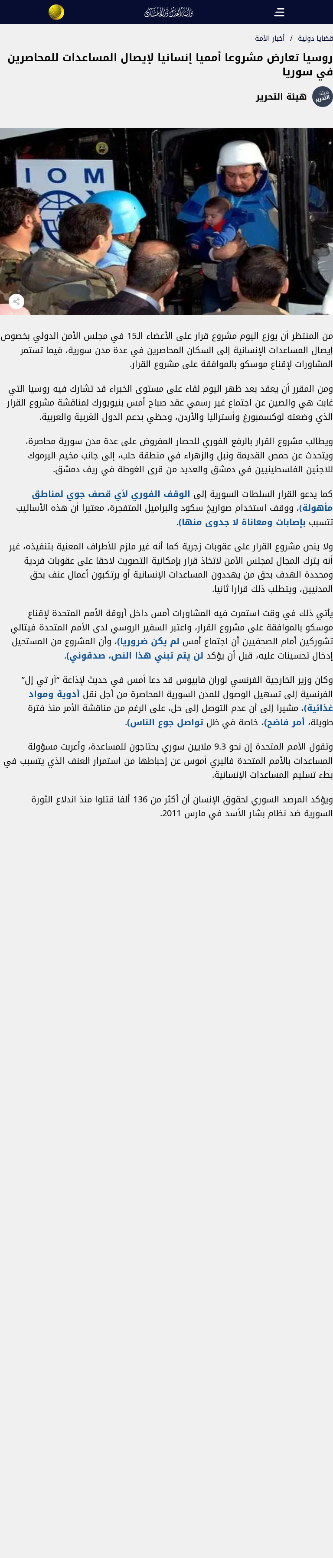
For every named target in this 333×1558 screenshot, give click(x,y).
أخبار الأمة (270, 38)
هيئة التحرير (281, 97)
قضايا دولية (315, 38)
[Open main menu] (279, 12)
